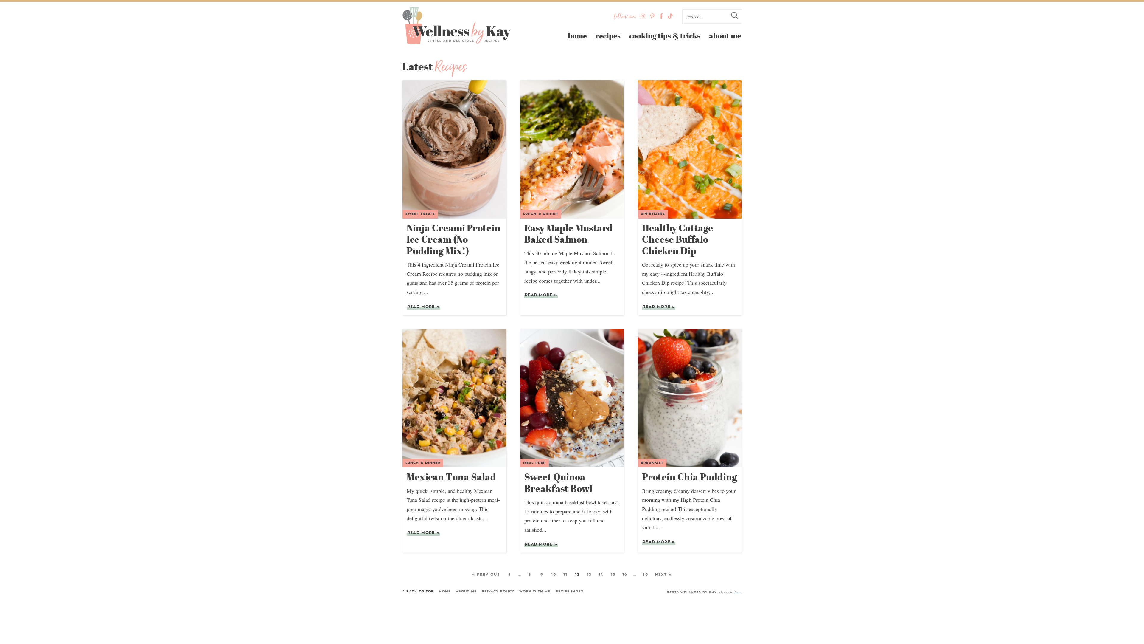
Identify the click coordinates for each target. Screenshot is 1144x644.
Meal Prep (534, 463)
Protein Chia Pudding (689, 476)
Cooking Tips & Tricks (664, 36)
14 (601, 574)
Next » (663, 574)
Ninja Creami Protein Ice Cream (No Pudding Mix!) (453, 239)
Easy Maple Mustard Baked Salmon (568, 233)
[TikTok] (670, 16)
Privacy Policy (498, 591)
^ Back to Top (418, 591)
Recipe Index (570, 591)
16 (624, 574)
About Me (725, 36)
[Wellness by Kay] (456, 25)
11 (565, 574)
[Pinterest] (652, 16)
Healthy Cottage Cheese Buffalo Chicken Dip (677, 239)
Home (577, 36)
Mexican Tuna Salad (451, 476)
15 (613, 574)
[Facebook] (661, 16)
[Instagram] (643, 16)
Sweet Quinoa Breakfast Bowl (558, 482)
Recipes (608, 36)
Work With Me (534, 591)
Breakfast (652, 463)
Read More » (423, 307)
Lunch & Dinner (540, 214)
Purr (737, 591)
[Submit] (735, 16)
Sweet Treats (420, 214)
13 (589, 574)
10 (553, 574)
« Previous (486, 574)
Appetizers (653, 214)
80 (645, 574)
